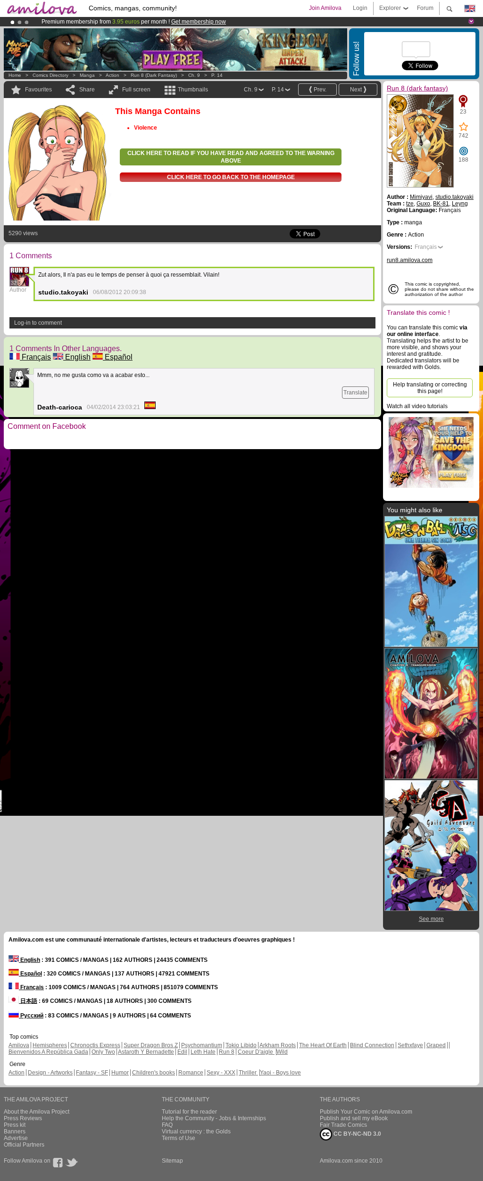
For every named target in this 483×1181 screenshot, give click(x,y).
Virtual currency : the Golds (196, 1131)
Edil (182, 1052)
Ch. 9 (194, 75)
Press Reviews (23, 1118)
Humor (120, 1072)
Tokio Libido (241, 1045)
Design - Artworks (50, 1072)
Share (87, 89)
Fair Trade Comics (343, 1125)
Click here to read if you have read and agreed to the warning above (230, 157)
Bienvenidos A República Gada (48, 1052)
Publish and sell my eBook (354, 1118)
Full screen (136, 89)
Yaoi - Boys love (280, 1072)
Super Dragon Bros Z (151, 1045)
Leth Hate (203, 1052)
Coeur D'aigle (256, 1052)
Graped (436, 1045)
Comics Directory (50, 75)
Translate (355, 392)
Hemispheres (50, 1045)
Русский (31, 1015)
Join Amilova (325, 8)
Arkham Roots (277, 1045)
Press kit (14, 1125)
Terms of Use (178, 1138)
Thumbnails (193, 89)
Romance (190, 1072)
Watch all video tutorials (417, 406)
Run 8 (226, 1052)
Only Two (103, 1052)
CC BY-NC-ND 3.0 (356, 1134)
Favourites (38, 89)
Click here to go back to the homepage (231, 177)
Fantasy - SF (92, 1072)
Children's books (153, 1072)
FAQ (167, 1125)
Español (118, 357)
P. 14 (217, 75)
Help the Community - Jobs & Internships (214, 1118)
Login (360, 8)
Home (14, 75)
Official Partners (24, 1144)
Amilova (18, 1045)
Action (112, 75)
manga (87, 75)
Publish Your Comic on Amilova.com (366, 1111)
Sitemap (172, 1160)
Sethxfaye (410, 1045)
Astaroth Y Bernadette (146, 1052)
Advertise (16, 1138)
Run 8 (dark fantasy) (154, 75)
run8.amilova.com (410, 260)
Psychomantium (201, 1045)
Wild (282, 1052)
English (77, 357)
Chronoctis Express (95, 1045)
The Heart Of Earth (323, 1045)
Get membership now (198, 21)
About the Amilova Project (36, 1111)
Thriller (248, 1072)
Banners (14, 1131)
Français (35, 357)
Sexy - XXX (221, 1072)
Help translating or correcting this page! (430, 387)
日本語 (28, 1001)
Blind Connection (372, 1045)
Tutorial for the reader (189, 1111)
